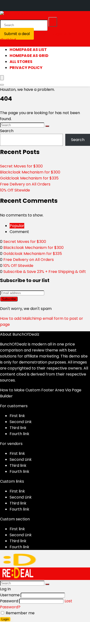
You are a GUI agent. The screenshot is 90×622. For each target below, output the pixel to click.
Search (6, 131)
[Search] (52, 22)
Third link (18, 428)
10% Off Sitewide (15, 190)
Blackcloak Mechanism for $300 (30, 172)
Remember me (20, 613)
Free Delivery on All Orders (25, 184)
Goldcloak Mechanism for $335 (29, 178)
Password (9, 601)
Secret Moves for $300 (21, 166)
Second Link (21, 422)
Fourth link (19, 434)
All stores (21, 61)
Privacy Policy (26, 67)
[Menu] (2, 77)
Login (5, 619)
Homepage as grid (29, 55)
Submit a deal (17, 34)
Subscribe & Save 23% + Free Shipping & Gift (44, 271)
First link (17, 416)
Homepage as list (28, 49)
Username (10, 595)
